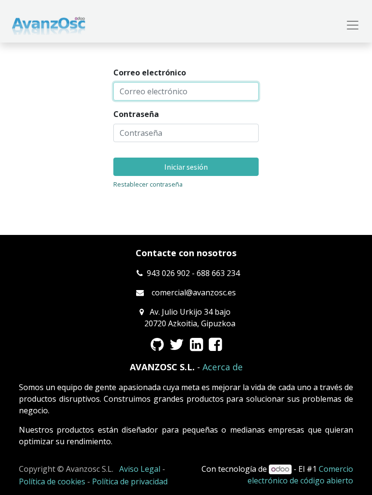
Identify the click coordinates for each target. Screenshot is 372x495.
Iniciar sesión (186, 167)
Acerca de (222, 367)
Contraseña (136, 114)
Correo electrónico (149, 72)
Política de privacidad (130, 481)
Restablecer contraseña (148, 184)
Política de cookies (52, 481)
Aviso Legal (139, 469)
